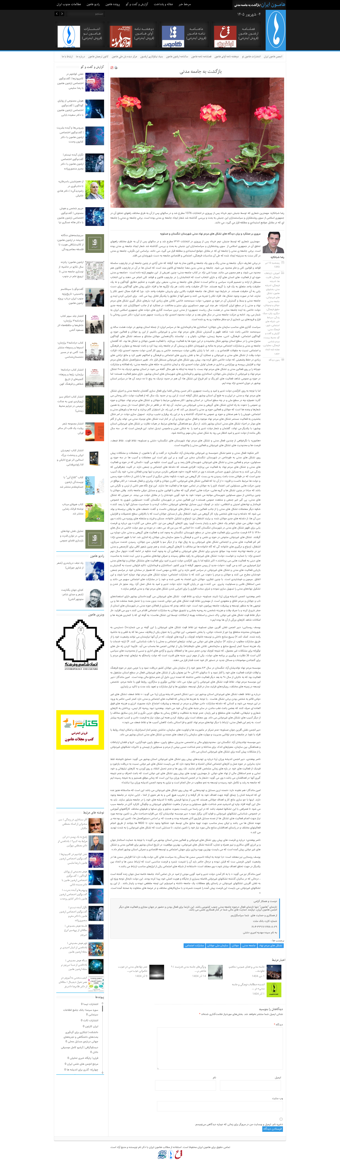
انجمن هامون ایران (273, 56)
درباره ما (80, 56)
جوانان (235, 946)
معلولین (267, 345)
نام (214, 1078)
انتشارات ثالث (90, 1020)
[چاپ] (115, 68)
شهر (268, 325)
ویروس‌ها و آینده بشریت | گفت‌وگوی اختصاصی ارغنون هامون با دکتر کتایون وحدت (73, 894)
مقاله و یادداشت (163, 4)
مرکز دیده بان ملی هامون (124, 56)
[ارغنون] (178, 1154)
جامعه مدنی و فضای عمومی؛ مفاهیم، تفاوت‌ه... (246, 969)
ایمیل (278, 1078)
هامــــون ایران (273, 4)
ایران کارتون (91, 1026)
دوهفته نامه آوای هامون (226, 56)
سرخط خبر (184, 4)
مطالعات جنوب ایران (69, 4)
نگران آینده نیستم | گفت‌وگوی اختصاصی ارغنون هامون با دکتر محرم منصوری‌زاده (73, 914)
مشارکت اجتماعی (194, 946)
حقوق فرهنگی (273, 309)
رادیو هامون (93, 4)
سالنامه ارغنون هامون (177, 56)
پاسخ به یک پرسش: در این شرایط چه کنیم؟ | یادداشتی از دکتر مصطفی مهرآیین (72, 841)
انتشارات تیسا (90, 1004)
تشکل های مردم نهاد (270, 946)
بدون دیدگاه (274, 360)
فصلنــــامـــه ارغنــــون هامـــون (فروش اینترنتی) (248, 33)
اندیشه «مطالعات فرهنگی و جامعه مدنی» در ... (248, 986)
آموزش (276, 273)
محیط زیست (270, 337)
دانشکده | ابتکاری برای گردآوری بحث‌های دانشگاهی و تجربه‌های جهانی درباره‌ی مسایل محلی (81, 1037)
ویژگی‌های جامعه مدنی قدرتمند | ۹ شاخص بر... (188, 969)
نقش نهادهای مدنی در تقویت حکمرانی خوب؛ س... (132, 969)
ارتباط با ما (67, 56)
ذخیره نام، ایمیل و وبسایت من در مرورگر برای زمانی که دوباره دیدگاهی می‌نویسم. (239, 1124)
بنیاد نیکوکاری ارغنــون (151, 56)
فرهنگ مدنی (274, 329)
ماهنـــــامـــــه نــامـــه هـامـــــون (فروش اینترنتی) (196, 33)
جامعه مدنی (274, 301)
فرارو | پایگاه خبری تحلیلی (84, 1058)
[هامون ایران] (276, 47)
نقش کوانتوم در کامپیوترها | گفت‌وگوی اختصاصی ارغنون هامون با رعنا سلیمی (73, 858)
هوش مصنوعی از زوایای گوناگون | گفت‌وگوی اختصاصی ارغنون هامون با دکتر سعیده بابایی (74, 878)
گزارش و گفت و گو (137, 4)
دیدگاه (278, 1025)
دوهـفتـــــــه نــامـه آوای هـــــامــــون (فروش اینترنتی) (144, 33)
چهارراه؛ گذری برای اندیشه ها (82, 1070)
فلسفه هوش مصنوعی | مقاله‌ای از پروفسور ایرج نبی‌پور (75, 930)
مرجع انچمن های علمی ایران (82, 1064)
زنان (270, 313)
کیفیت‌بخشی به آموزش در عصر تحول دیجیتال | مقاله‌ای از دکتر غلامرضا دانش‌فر (73, 982)
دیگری (277, 313)
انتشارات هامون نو (251, 56)
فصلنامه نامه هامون (201, 56)
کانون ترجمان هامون (98, 56)
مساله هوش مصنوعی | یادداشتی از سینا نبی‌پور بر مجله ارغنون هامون (74, 964)
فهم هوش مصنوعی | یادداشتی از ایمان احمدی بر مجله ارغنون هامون (73, 947)
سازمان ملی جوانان (217, 946)
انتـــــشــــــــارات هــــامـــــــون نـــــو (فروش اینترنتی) (92, 33)
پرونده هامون (112, 4)
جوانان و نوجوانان (272, 305)
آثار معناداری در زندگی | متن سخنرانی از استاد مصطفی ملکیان (72, 824)
